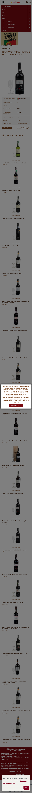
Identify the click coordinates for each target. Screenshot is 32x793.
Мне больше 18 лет (16, 405)
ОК (26, 788)
